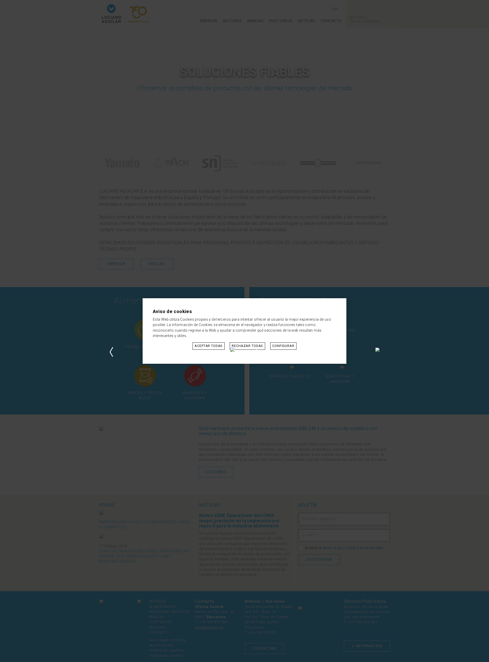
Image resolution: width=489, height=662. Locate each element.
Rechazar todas (247, 346)
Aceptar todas (209, 346)
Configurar (283, 346)
